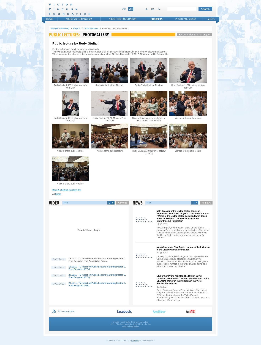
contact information (130, 326)
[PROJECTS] (157, 19)
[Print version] (53, 194)
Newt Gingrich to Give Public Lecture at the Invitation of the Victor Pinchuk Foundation (183, 248)
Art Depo (135, 340)
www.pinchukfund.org (60, 28)
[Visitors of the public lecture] (188, 103)
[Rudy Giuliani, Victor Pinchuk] (109, 70)
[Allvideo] (122, 203)
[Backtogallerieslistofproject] (193, 34)
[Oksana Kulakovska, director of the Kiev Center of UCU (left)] (148, 103)
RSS (66, 203)
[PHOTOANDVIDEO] (185, 19)
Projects (76, 28)
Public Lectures (91, 28)
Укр (124, 9)
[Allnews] (205, 203)
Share (58, 194)
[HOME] (49, 19)
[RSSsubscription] (66, 311)
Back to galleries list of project (66, 190)
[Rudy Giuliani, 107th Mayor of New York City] (70, 70)
